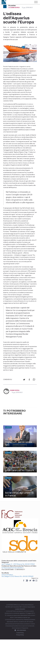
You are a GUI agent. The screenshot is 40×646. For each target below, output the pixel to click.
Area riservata (21, 630)
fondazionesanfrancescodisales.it (12, 568)
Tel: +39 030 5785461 (26, 576)
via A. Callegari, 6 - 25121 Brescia (12, 564)
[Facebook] (23, 581)
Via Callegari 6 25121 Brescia (11, 576)
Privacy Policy (20, 635)
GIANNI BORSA (14, 390)
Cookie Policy (20, 632)
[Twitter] (30, 581)
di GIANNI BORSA (14, 7)
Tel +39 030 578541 (28, 564)
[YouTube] (33, 581)
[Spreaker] (27, 581)
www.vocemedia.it (7, 575)
